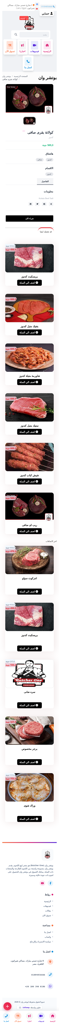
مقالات (48, 910)
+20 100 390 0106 (35, 986)
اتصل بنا (47, 932)
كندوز (50, 160)
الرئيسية (47, 901)
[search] (15, 34)
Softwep (26, 1007)
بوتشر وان (6, 76)
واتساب (48, 936)
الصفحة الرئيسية (21, 76)
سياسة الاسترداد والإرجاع (40, 941)
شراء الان (29, 218)
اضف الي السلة (27, 282)
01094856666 (46, 6)
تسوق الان (46, 915)
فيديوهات (47, 906)
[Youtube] (37, 9)
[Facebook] (37, 4)
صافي (40, 160)
